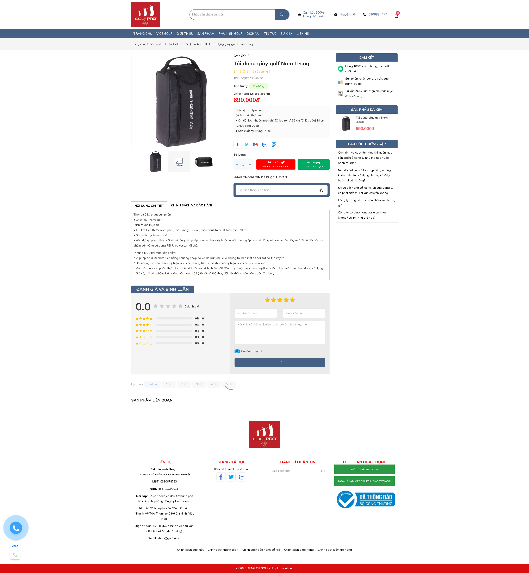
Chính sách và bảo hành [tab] (192, 205)
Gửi (280, 362)
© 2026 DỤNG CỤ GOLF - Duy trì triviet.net (264, 568)
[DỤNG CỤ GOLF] (145, 14)
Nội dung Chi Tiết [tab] (149, 206)
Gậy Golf (241, 56)
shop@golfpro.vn (169, 538)
